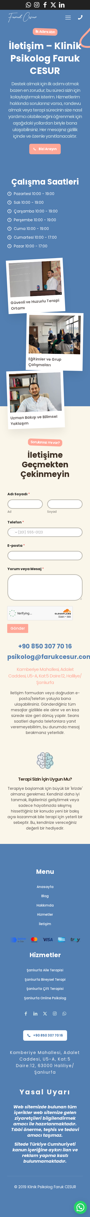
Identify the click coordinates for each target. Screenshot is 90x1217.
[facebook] (45, 5)
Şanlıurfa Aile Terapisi (45, 970)
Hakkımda (45, 905)
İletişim (45, 924)
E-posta (16, 545)
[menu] (68, 17)
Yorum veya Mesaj (25, 569)
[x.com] (45, 1013)
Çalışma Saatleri (45, 181)
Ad (9, 512)
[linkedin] (62, 5)
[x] (53, 5)
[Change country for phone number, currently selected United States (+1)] (13, 532)
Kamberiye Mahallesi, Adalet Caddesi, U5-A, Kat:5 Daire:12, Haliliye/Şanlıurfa (45, 676)
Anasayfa (45, 886)
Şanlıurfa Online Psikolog (45, 998)
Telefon (15, 522)
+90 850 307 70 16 (45, 646)
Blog (45, 896)
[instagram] (37, 5)
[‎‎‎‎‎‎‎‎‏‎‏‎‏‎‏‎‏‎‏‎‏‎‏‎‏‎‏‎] (81, 17)
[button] (80, 1207)
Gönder (17, 628)
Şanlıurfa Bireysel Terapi (45, 979)
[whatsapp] (28, 5)
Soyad (52, 512)
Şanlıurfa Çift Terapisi (45, 988)
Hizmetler (45, 914)
